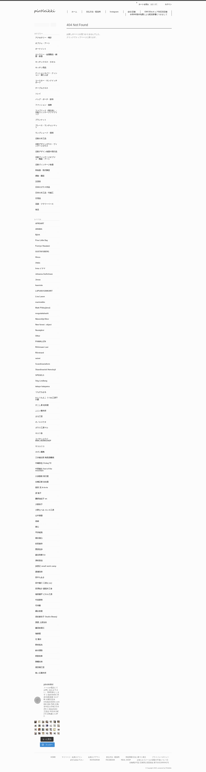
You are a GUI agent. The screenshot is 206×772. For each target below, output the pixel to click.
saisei (37, 358)
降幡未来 (39, 662)
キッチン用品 (40, 67)
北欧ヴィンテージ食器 (44, 165)
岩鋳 (37, 521)
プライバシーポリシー (160, 757)
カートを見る (146, 3)
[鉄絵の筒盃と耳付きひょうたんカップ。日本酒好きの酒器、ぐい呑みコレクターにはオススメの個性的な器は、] (58, 729)
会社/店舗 (132, 12)
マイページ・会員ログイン (72, 757)
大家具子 (39, 504)
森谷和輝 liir (40, 555)
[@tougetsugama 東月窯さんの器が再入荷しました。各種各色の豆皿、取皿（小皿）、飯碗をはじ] (43, 729)
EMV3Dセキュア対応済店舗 (156, 12)
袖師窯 (38, 633)
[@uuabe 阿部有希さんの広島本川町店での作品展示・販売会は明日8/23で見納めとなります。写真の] (35, 726)
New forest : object (43, 325)
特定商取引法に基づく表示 (136, 757)
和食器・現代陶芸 (42, 170)
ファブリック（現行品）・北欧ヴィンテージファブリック (46, 112)
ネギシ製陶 (39, 452)
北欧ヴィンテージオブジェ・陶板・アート (45, 158)
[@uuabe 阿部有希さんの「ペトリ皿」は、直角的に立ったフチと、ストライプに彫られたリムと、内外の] (39, 733)
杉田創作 (39, 544)
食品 (37, 209)
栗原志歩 (39, 549)
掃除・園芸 (39, 176)
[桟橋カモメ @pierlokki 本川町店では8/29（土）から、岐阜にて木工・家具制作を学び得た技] (51, 733)
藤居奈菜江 (39, 628)
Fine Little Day (41, 240)
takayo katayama (42, 386)
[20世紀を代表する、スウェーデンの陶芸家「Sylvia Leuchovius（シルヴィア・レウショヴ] (39, 726)
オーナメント (40, 49)
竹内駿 (38, 605)
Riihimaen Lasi (41, 347)
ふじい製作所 (40, 411)
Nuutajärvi (39, 330)
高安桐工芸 (39, 667)
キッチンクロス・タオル (45, 62)
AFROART (39, 223)
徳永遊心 (39, 538)
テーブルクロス (41, 88)
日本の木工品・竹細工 (44, 193)
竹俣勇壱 (39, 600)
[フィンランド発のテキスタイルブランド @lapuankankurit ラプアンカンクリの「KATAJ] (58, 726)
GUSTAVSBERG (42, 251)
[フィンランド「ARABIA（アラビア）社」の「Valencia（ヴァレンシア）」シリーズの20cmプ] (47, 726)
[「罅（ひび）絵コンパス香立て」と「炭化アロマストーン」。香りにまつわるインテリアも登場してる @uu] (51, 726)
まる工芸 (39, 416)
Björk (37, 235)
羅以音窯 (39, 611)
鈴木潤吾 (39, 650)
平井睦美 (39, 532)
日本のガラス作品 (42, 187)
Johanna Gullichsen (44, 274)
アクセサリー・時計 (43, 38)
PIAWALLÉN (40, 341)
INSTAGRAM (95, 760)
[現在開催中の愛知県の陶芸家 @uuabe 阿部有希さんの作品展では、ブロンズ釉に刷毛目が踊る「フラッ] (51, 729)
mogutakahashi (42, 313)
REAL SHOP (126, 760)
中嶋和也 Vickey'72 (43, 463)
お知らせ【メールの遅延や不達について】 (153, 760)
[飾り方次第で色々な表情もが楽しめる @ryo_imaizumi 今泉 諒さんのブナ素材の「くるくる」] (43, 733)
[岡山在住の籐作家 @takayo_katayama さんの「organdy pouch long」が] (35, 733)
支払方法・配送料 (93, 12)
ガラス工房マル (41, 428)
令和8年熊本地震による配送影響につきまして (148, 14)
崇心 (37, 527)
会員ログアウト (94, 757)
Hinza (37, 257)
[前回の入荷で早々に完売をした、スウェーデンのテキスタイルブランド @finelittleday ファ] (54, 729)
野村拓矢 (39, 645)
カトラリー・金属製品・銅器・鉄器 (46, 55)
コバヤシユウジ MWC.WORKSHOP (43, 440)
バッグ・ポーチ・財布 (44, 99)
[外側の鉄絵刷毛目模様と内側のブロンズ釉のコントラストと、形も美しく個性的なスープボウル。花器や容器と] (47, 733)
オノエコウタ (40, 422)
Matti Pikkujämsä (42, 308)
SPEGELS (39, 375)
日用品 (38, 198)
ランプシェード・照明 (44, 133)
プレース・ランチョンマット (46, 126)
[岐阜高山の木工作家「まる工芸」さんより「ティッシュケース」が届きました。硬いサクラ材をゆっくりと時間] (47, 722)
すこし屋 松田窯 (42, 405)
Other (37, 336)
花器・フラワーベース (44, 204)
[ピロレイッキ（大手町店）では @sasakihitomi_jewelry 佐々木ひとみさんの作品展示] (54, 726)
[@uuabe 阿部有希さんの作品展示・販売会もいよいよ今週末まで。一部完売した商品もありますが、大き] (43, 726)
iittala (37, 263)
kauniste (39, 285)
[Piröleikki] (44, 12)
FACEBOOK (110, 760)
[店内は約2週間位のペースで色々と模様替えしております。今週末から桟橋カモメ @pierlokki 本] (35, 722)
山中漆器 (39, 515)
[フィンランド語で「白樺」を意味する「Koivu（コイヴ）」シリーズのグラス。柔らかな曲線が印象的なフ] (58, 722)
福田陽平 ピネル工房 (43, 594)
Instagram (114, 12)
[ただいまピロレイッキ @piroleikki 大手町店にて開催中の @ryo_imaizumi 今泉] (58, 733)
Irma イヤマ (40, 268)
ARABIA (38, 229)
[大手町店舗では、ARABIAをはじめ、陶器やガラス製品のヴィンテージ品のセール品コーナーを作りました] (43, 722)
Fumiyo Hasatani (42, 246)
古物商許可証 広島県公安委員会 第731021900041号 (149, 762)
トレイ (38, 94)
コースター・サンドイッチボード (46, 81)
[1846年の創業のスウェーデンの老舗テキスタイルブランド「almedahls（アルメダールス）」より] (51, 722)
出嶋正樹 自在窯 (42, 482)
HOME (53, 757)
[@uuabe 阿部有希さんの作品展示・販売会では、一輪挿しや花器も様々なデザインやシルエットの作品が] (35, 729)
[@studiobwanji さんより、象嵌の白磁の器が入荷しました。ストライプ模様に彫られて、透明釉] (54, 722)
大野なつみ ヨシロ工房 (44, 510)
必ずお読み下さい (77, 760)
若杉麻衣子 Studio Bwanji (46, 617)
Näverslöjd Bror (42, 319)
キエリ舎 (39, 433)
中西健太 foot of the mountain (43, 470)
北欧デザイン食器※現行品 (46, 151)
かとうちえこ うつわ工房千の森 (46, 399)
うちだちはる (40, 392)
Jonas (37, 280)
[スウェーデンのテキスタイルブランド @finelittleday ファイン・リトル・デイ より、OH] (39, 722)
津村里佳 (39, 560)
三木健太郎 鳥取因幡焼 (44, 457)
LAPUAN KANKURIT (44, 291)
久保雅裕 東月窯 (42, 476)
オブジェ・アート (42, 43)
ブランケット (40, 120)
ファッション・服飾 (43, 105)
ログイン (168, 4)
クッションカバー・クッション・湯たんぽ (46, 74)
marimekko (40, 302)
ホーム (74, 12)
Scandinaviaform (42, 364)
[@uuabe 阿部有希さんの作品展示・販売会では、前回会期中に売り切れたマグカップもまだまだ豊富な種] (54, 733)
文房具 (38, 181)
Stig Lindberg (41, 381)
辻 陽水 (38, 639)
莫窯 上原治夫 (41, 622)
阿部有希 (39, 656)
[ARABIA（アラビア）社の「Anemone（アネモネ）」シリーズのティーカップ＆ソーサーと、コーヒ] (39, 729)
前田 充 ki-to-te (41, 487)
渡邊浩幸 (39, 572)
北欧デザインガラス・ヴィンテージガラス (46, 145)
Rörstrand (39, 353)
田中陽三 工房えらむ (43, 583)
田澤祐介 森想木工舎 (43, 589)
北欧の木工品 (40, 138)
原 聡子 (38, 493)
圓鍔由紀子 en (41, 499)
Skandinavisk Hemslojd (45, 370)
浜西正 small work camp (45, 566)
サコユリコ (39, 446)
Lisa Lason (40, 296)
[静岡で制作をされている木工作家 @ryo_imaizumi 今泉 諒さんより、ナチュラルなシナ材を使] (47, 729)
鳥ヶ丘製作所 (40, 673)
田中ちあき (39, 577)
